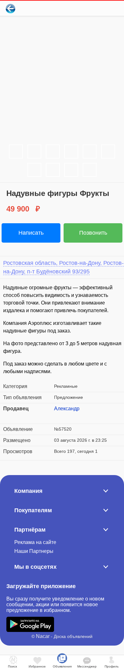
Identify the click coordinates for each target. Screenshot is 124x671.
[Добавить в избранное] (93, 8)
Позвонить (93, 233)
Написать (31, 233)
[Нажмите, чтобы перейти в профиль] (59, 416)
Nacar (43, 636)
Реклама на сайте (35, 542)
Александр (66, 408)
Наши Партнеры (33, 551)
